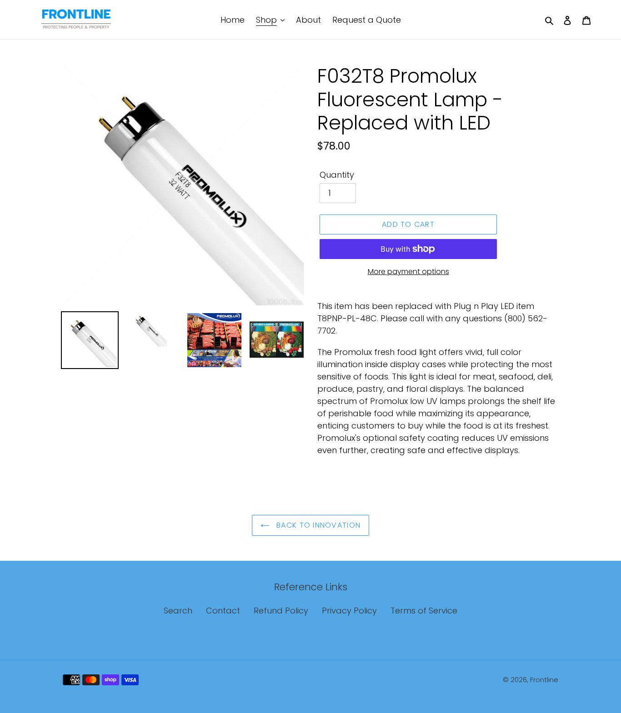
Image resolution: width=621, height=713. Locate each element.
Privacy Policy (349, 610)
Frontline (544, 679)
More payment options (408, 271)
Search (178, 610)
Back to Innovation (317, 525)
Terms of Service (424, 610)
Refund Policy (281, 610)
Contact (223, 610)
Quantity (337, 174)
